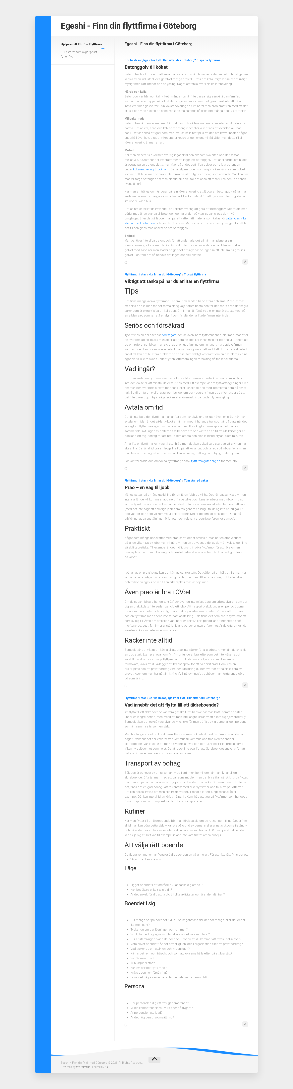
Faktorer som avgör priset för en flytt (79, 54)
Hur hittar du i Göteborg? (179, 60)
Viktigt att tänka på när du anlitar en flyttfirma (172, 281)
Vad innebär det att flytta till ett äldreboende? (171, 705)
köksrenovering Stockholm (151, 169)
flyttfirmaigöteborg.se (205, 461)
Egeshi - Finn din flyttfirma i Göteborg (129, 26)
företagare (169, 335)
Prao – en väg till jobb (147, 487)
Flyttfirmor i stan (135, 274)
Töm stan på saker (196, 480)
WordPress (83, 1066)
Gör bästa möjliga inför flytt (143, 60)
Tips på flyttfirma (209, 60)
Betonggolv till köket (146, 67)
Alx (106, 1066)
